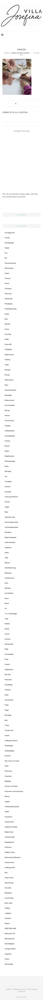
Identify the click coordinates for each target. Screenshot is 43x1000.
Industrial (8, 918)
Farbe (7, 705)
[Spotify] (34, 34)
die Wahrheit (9, 593)
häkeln (7, 629)
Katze (7, 598)
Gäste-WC (8, 344)
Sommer (8, 486)
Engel (7, 710)
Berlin (7, 466)
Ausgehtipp (8, 685)
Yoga (6, 619)
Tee (6, 476)
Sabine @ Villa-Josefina (21, 53)
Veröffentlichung (10, 568)
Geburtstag (8, 299)
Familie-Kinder (10, 837)
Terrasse (8, 278)
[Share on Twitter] (21, 104)
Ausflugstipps (9, 243)
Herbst (7, 451)
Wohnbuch (8, 893)
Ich (6, 608)
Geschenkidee (10, 405)
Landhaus (8, 913)
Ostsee (7, 502)
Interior (7, 735)
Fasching (8, 334)
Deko (6, 385)
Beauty (7, 446)
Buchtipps (8, 715)
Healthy (7, 624)
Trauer (7, 725)
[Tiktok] (37, 34)
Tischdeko (8, 481)
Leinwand (8, 492)
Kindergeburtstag (10, 309)
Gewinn (7, 664)
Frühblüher (8, 349)
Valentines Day (10, 517)
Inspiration (8, 776)
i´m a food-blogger (11, 614)
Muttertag (8, 573)
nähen (7, 553)
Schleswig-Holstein (11, 497)
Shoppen (8, 426)
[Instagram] (24, 34)
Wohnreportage (10, 461)
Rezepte (7, 370)
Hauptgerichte (9, 842)
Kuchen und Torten (11, 786)
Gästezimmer (9, 822)
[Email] (32, 34)
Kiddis (7, 339)
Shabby (7, 908)
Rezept (7, 375)
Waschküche (9, 883)
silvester (8, 639)
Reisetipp (8, 471)
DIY (6, 258)
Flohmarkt (8, 680)
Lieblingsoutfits (10, 867)
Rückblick (8, 532)
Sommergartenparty (11, 527)
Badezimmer (9, 832)
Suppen (7, 801)
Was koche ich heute (12, 761)
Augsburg (8, 954)
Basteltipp (8, 395)
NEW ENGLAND (10, 928)
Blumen (7, 563)
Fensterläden (9, 654)
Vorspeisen (8, 817)
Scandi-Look (9, 730)
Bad (6, 720)
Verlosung (8, 293)
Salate (7, 812)
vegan (7, 365)
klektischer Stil (10, 933)
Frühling (7, 360)
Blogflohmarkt (9, 456)
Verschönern (9, 700)
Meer (6, 512)
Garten (7, 273)
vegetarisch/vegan (11, 827)
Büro (6, 319)
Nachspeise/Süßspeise (13, 857)
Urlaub (7, 248)
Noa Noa (8, 674)
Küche (7, 329)
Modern (7, 923)
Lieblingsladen (9, 431)
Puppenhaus (9, 669)
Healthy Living (9, 852)
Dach (6, 583)
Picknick (8, 756)
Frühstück (8, 847)
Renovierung (9, 268)
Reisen (7, 796)
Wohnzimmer (9, 355)
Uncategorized (10, 233)
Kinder (7, 314)
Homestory (8, 771)
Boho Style (8, 903)
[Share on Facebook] (19, 104)
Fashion (7, 441)
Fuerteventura (9, 862)
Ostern (7, 283)
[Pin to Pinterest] (24, 104)
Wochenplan (9, 964)
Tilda (6, 558)
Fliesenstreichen (10, 263)
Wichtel (7, 410)
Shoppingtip (9, 745)
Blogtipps (8, 781)
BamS (7, 603)
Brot (6, 873)
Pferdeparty (9, 304)
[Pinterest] (27, 34)
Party (6, 659)
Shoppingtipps (9, 751)
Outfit (6, 766)
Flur (6, 253)
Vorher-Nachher (10, 542)
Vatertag (7, 690)
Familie (7, 238)
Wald (6, 649)
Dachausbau (9, 644)
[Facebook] (29, 34)
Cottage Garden (10, 949)
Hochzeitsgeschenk (11, 522)
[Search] (40, 34)
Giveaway (8, 288)
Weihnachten (9, 380)
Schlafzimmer (9, 578)
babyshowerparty (10, 537)
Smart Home (9, 878)
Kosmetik (8, 888)
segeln (7, 507)
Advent (7, 415)
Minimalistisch (10, 939)
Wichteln (8, 588)
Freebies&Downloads (12, 807)
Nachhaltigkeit (9, 944)
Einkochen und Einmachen (14, 791)
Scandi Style (9, 898)
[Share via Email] (26, 104)
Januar (7, 634)
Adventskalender (10, 390)
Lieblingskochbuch (11, 740)
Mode (6, 695)
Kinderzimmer (9, 400)
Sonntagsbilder (10, 436)
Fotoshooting (9, 420)
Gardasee (8, 547)
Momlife (7, 324)
